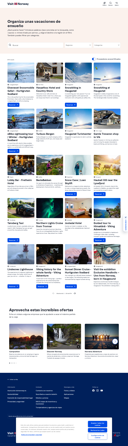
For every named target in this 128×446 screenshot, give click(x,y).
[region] (64, 430)
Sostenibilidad (12, 394)
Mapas (66, 398)
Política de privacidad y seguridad (31, 435)
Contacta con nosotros (44, 390)
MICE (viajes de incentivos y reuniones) (46, 402)
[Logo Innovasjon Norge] (117, 435)
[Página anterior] (53, 293)
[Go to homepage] (21, 3)
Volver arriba (14, 379)
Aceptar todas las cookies (97, 424)
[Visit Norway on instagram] (97, 390)
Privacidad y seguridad (15, 401)
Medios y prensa (42, 398)
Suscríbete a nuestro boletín (46, 394)
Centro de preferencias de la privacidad (21, 416)
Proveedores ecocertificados (109, 59)
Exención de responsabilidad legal (20, 398)
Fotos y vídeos (69, 390)
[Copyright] (40, 346)
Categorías (98, 45)
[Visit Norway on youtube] (102, 390)
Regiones (69, 45)
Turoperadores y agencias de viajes (49, 407)
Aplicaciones (69, 394)
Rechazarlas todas (97, 430)
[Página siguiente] (74, 293)
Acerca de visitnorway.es (16, 390)
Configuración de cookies (97, 436)
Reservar (12, 105)
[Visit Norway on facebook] (93, 390)
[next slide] (115, 341)
